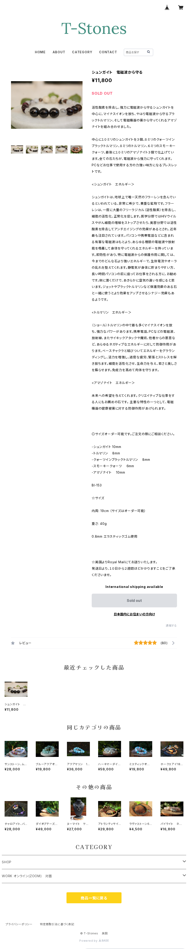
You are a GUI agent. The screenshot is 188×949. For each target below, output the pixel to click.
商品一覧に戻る (94, 898)
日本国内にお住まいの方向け (134, 614)
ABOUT (59, 52)
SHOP (6, 862)
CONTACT (108, 52)
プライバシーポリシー (19, 924)
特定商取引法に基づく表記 (57, 924)
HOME (40, 52)
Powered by (89, 940)
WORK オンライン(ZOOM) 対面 (27, 876)
